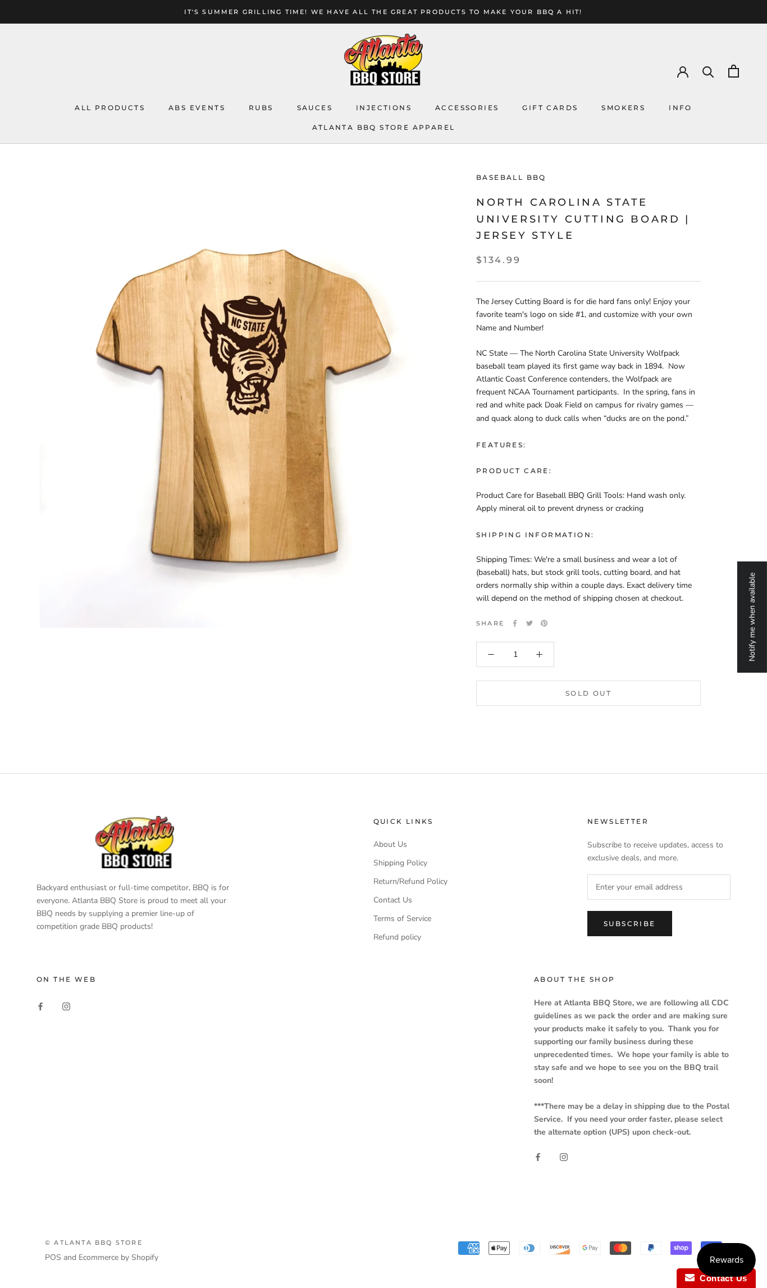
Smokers (623, 107)
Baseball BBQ (511, 177)
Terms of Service (402, 918)
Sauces (314, 107)
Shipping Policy (400, 863)
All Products (110, 107)
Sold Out (588, 693)
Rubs (261, 107)
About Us (390, 844)
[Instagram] (66, 1006)
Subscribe (630, 923)
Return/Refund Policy (410, 881)
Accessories (467, 107)
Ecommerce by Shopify (118, 1257)
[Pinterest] (544, 623)
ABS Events (196, 107)
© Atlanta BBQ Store (94, 1242)
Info (680, 107)
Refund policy (397, 937)
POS (53, 1257)
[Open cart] (733, 71)
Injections (384, 107)
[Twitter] (529, 623)
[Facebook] (515, 623)
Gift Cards (550, 107)
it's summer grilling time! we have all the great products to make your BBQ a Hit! (383, 12)
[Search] (708, 71)
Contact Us (392, 900)
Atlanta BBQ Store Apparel (383, 127)
